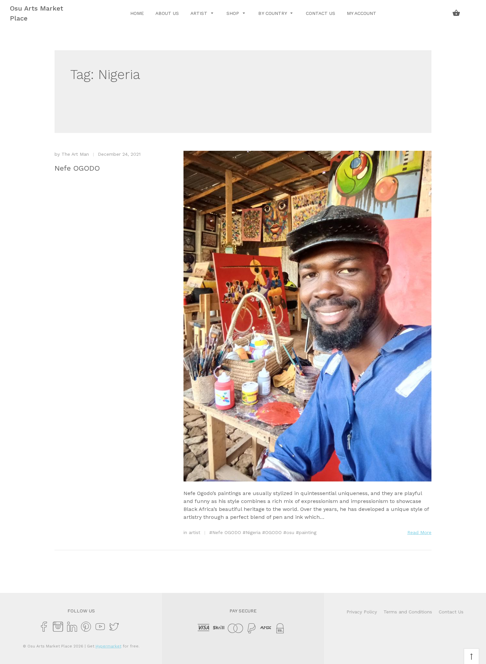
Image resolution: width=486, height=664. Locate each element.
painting (307, 532)
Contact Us (320, 13)
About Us (167, 13)
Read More (419, 532)
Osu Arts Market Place (36, 13)
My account (361, 13)
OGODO (273, 532)
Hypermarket (108, 646)
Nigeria (253, 532)
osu (290, 532)
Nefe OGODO (77, 168)
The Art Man (75, 154)
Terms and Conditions (408, 611)
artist (194, 532)
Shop (233, 13)
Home (137, 13)
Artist (199, 13)
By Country (273, 13)
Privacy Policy (361, 611)
